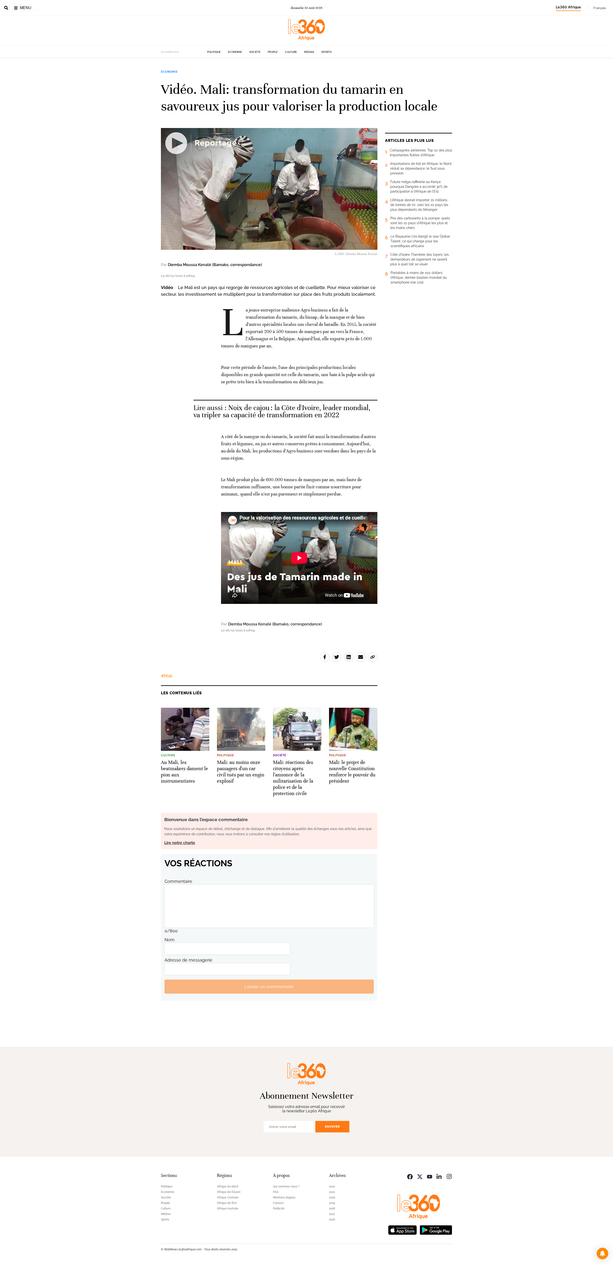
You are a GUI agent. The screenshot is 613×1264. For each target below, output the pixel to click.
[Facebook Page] (410, 1176)
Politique (214, 52)
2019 (332, 1203)
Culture (291, 52)
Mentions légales (284, 1197)
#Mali (166, 675)
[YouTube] (429, 1176)
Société (255, 52)
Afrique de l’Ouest (228, 1192)
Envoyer (332, 1126)
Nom (170, 939)
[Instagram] (449, 1176)
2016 (332, 1219)
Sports (326, 52)
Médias (309, 52)
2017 (332, 1214)
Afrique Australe (227, 1208)
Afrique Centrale (227, 1197)
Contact (278, 1203)
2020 (332, 1197)
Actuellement (170, 52)
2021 (332, 1192)
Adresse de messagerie (188, 960)
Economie (235, 52)
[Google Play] (436, 1229)
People (273, 52)
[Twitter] (420, 1176)
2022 (332, 1186)
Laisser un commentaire (269, 986)
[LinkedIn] (439, 1176)
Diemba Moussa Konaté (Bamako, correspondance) (215, 264)
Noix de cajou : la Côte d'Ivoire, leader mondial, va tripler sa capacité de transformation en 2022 (281, 411)
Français (599, 8)
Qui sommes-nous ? (286, 1186)
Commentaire (178, 881)
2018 (332, 1208)
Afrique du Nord (227, 1186)
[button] (602, 1253)
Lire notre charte (179, 843)
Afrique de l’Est (227, 1203)
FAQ (275, 1192)
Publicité (278, 1208)
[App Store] (402, 1229)
